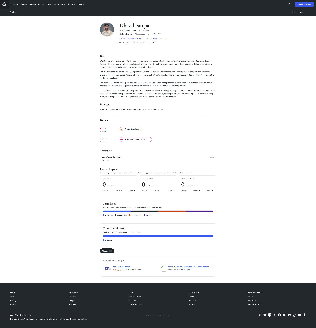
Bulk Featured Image (121, 267)
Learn (131, 293)
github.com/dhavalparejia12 (131, 38)
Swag (191, 304)
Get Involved (193, 293)
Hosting (13, 300)
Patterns (72, 304)
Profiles (13, 12)
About (12, 293)
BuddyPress (254, 304)
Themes (72, 297)
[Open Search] (289, 4)
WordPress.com (255, 293)
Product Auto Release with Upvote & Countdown (188, 267)
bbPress (252, 300)
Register (295, 12)
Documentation (135, 297)
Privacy (13, 304)
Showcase (73, 293)
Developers (133, 300)
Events (191, 297)
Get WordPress (304, 4)
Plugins (106, 251)
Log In (302, 12)
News (12, 297)
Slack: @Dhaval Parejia (157, 38)
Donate (192, 300)
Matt (250, 297)
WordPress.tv (135, 304)
